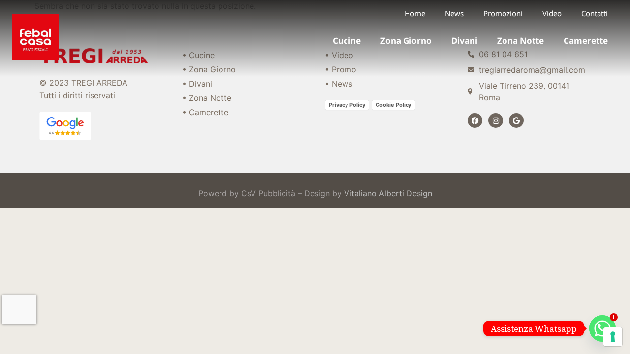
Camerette (586, 40)
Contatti (594, 13)
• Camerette (205, 112)
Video (552, 13)
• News (338, 83)
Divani (464, 40)
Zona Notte (520, 40)
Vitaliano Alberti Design (388, 193)
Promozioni (503, 13)
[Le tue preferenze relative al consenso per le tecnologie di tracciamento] (612, 336)
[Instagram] (495, 120)
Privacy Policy (347, 104)
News (454, 13)
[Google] (516, 120)
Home (415, 13)
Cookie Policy (393, 104)
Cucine (347, 40)
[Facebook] (475, 120)
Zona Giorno (406, 40)
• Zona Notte (206, 98)
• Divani (197, 83)
